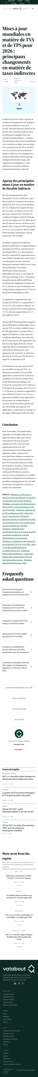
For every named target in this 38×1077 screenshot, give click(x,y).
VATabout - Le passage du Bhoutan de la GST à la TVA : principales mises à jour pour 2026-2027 (18, 506)
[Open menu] (33, 8)
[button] (6, 7)
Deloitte (24, 525)
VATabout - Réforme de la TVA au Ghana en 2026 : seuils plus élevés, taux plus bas (18, 513)
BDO (24, 563)
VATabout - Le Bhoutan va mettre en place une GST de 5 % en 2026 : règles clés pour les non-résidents (18, 497)
